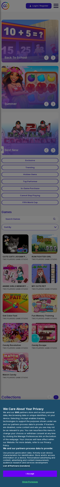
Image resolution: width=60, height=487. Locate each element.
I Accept (30, 473)
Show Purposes (30, 482)
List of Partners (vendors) (16, 466)
